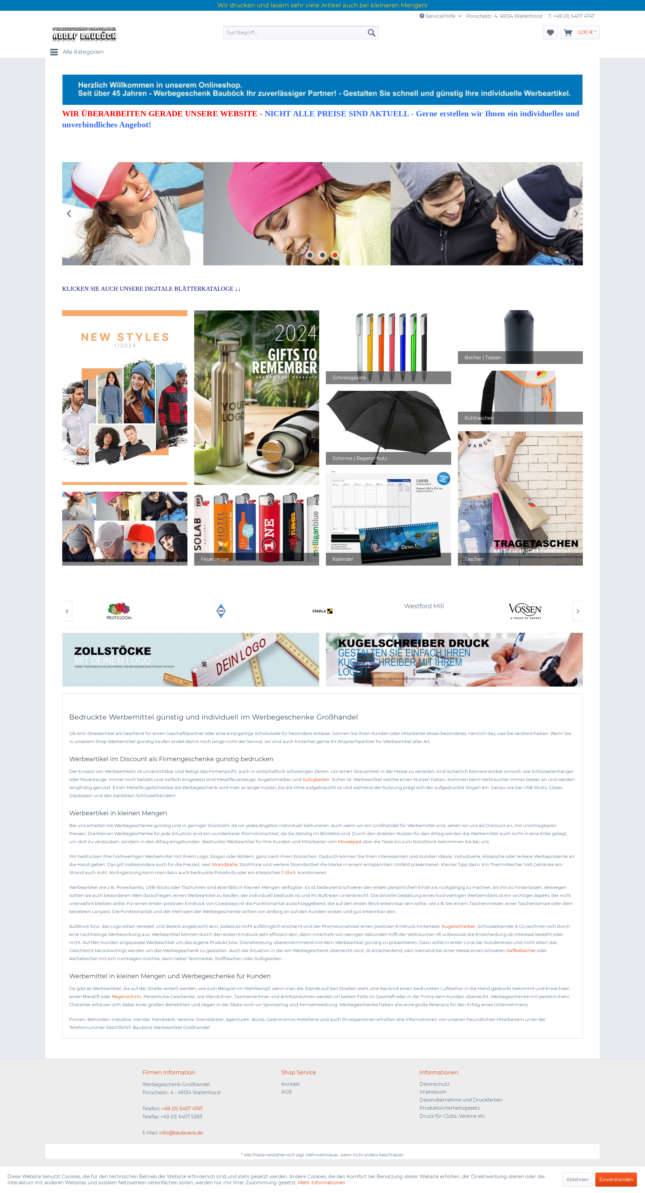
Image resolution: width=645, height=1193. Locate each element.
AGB (286, 1092)
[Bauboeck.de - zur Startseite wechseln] (84, 34)
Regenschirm (126, 996)
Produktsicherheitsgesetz (450, 1108)
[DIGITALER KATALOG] (256, 397)
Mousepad (349, 841)
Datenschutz (434, 1084)
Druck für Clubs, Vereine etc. (453, 1116)
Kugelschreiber (458, 926)
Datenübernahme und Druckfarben (461, 1100)
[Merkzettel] (550, 32)
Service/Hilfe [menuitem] (440, 16)
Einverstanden (616, 1180)
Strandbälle (225, 864)
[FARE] (221, 611)
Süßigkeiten (316, 779)
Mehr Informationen (321, 1183)
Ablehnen (577, 1180)
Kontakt (290, 1084)
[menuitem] (301, 32)
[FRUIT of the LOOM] (119, 611)
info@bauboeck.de (181, 1133)
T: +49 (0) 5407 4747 (571, 16)
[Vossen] (525, 611)
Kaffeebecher (521, 950)
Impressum (433, 1092)
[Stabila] (322, 611)
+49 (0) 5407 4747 (182, 1109)
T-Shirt (289, 872)
